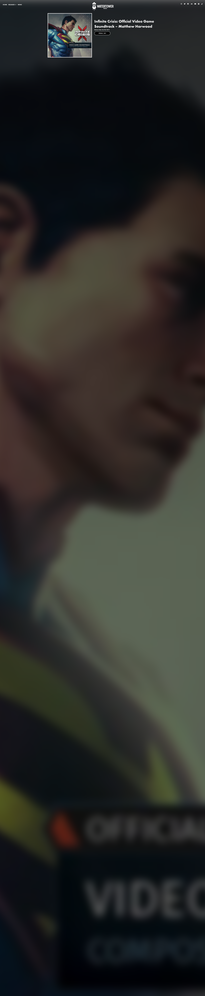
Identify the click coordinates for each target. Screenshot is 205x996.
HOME (5, 5)
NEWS (20, 5)
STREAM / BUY (102, 33)
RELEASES (11, 5)
